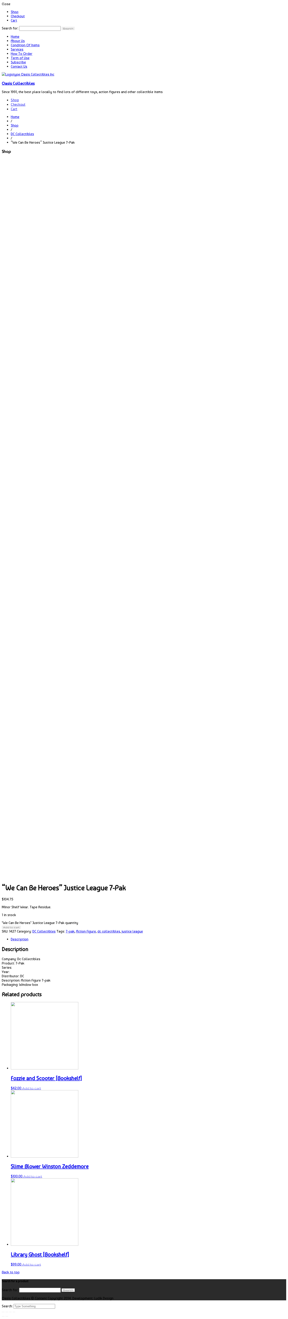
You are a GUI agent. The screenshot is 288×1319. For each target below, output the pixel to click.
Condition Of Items (25, 45)
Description (19, 939)
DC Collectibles (22, 134)
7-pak (70, 931)
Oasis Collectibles (18, 83)
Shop (14, 12)
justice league (132, 931)
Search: (8, 1306)
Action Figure (86, 931)
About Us (18, 41)
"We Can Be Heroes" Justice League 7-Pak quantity (40, 923)
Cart (14, 20)
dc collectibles (108, 931)
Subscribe (18, 62)
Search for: (10, 28)
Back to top (11, 1272)
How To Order (21, 53)
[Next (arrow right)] (6, 1316)
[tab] (148, 939)
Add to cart (11, 927)
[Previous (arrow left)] (3, 1316)
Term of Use (20, 58)
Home (15, 36)
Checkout (18, 16)
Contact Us (19, 66)
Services (17, 49)
